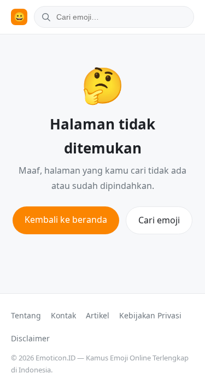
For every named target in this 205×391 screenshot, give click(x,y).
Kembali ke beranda (66, 220)
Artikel (97, 315)
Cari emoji (159, 220)
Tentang (26, 315)
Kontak (63, 315)
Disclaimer (30, 338)
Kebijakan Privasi (150, 315)
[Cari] (44, 17)
